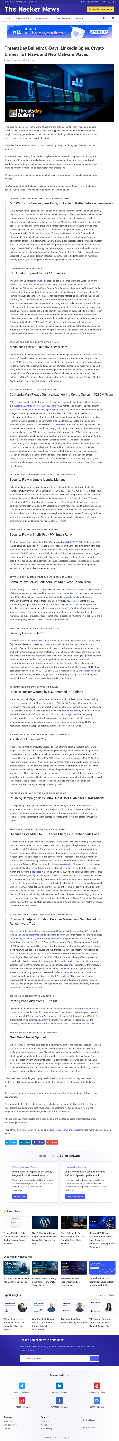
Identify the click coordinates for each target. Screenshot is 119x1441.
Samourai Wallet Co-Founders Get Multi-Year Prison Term (50, 582)
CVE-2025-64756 (34, 640)
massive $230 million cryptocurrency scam (35, 406)
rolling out (21, 758)
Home (7, 18)
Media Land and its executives (24, 935)
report (66, 849)
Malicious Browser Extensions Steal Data (38, 347)
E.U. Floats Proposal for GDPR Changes (37, 273)
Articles (112, 1295)
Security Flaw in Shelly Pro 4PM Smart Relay (41, 534)
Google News (53, 1130)
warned (56, 210)
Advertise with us (10, 1425)
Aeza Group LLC (79, 946)
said (48, 233)
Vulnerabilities (23, 18)
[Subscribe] (94, 1358)
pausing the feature (70, 758)
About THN (7, 1421)
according (60, 424)
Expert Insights (62, 18)
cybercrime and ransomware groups (51, 938)
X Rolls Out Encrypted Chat (28, 739)
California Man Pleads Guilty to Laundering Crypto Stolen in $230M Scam (61, 394)
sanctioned (51, 931)
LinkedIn (77, 1130)
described (36, 872)
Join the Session (75, 1197)
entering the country (71, 710)
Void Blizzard (65, 699)
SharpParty (43, 1020)
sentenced (65, 864)
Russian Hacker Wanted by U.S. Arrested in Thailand (46, 692)
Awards (79, 18)
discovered (90, 670)
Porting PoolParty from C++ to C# (33, 1001)
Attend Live (19, 1197)
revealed (20, 747)
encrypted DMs (34, 758)
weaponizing (60, 805)
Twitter (64, 1130)
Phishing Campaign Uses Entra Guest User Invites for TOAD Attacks (57, 798)
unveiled (41, 281)
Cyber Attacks (43, 18)
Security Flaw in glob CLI (27, 633)
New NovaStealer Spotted (28, 1037)
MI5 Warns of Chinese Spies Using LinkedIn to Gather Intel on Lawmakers (61, 203)
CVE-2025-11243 (74, 542)
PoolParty (78, 1008)
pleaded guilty (72, 597)
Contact (6, 1428)
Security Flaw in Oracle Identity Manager (38, 479)
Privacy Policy (46, 1428)
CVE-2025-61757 (64, 491)
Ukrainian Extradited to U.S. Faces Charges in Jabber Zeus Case (54, 834)
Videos (103, 1295)
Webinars (45, 1421)
